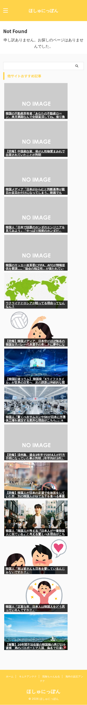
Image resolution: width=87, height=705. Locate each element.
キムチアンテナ (28, 676)
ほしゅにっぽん (43, 10)
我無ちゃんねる (51, 676)
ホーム (10, 676)
